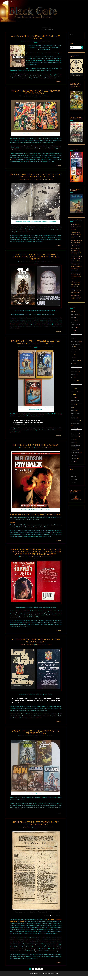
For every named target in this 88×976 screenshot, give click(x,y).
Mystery (72, 388)
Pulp (72, 407)
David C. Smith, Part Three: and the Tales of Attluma (35, 732)
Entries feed (73, 476)
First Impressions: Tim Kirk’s (76, 290)
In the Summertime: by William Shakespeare (35, 823)
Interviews (73, 374)
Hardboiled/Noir (74, 371)
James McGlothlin (39, 556)
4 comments (50, 827)
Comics (72, 333)
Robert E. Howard (74, 420)
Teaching (73, 442)
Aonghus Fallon (74, 281)
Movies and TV (74, 383)
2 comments (47, 41)
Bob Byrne (39, 41)
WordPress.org (74, 482)
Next (41, 969)
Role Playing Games (75, 423)
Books (72, 330)
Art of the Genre (74, 314)
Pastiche (73, 404)
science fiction (74, 428)
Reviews (72, 410)
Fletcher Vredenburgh (39, 827)
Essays (72, 351)
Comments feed (74, 479)
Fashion (72, 354)
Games (72, 363)
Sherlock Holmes (74, 433)
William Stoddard (40, 179)
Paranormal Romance (75, 400)
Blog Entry (73, 327)
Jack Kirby (12, 159)
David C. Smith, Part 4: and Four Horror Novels (35, 342)
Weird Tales (73, 455)
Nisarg (56, 973)
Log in (72, 473)
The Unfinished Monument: (36, 92)
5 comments (50, 261)
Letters (72, 377)
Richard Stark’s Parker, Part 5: (35, 445)
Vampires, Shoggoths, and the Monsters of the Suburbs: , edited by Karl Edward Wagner (35, 551)
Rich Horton (73, 417)
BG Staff (72, 320)
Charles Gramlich (40, 261)
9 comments (49, 179)
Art (71, 311)
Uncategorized (74, 449)
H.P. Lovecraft (74, 369)
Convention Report (75, 341)
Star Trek (73, 439)
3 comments (49, 644)
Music (72, 386)
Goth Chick (73, 366)
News (72, 394)
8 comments (49, 95)
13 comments (49, 735)
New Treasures (74, 391)
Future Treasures (74, 360)
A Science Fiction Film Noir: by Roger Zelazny (36, 640)
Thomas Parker (40, 95)
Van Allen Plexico (39, 447)
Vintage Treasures (75, 452)
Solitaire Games (74, 436)
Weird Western (74, 458)
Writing (72, 461)
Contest (72, 338)
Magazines (73, 380)
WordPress (47, 973)
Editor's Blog (74, 349)
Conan (72, 336)
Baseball (73, 317)
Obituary (73, 397)
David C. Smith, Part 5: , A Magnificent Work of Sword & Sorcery (35, 256)
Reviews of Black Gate (75, 413)
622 (38, 969)
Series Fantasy (74, 431)
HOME (71, 34)
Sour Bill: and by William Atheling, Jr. (35, 175)
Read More (58, 81)
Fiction (72, 357)
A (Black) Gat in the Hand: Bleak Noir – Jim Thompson (35, 37)
